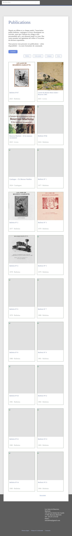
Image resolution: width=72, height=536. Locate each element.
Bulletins (27, 56)
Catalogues (49, 56)
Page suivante (43, 495)
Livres (58, 56)
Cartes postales (38, 56)
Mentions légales (25, 530)
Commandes (13, 51)
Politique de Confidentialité (37, 530)
